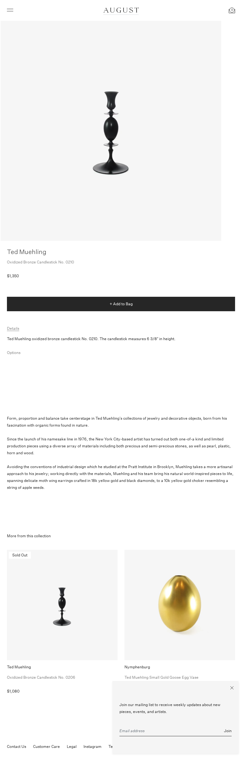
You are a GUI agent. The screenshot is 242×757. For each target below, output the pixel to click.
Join (228, 730)
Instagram (92, 746)
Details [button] (13, 328)
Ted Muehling (26, 251)
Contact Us (16, 746)
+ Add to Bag (121, 304)
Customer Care (46, 746)
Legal (72, 746)
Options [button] (13, 352)
